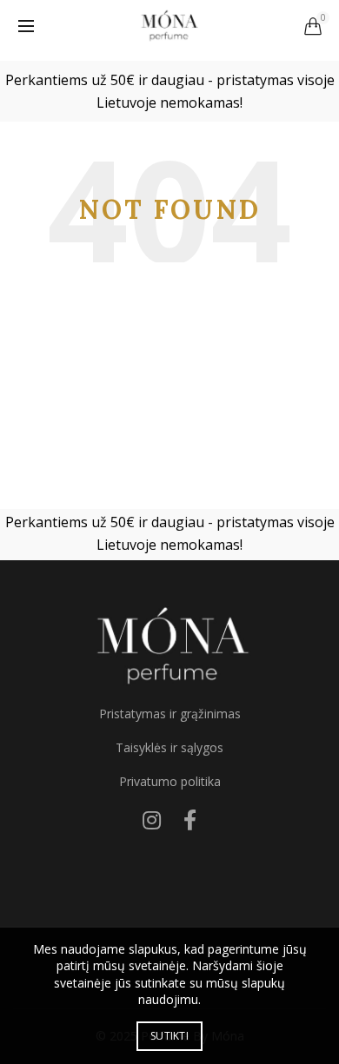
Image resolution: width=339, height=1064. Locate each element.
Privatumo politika (170, 781)
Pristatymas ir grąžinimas (170, 713)
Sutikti (169, 1035)
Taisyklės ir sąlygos (169, 747)
